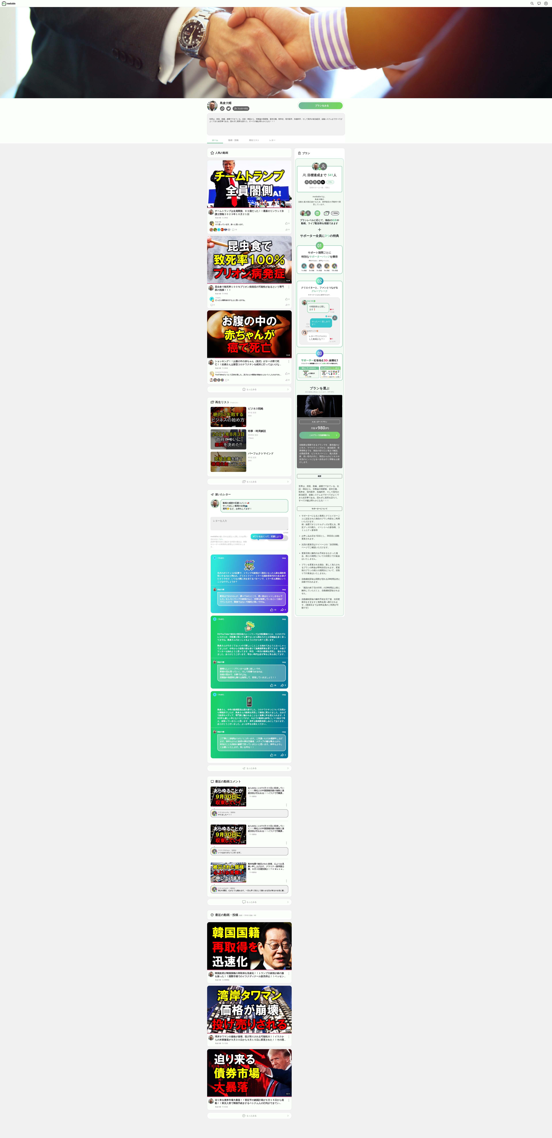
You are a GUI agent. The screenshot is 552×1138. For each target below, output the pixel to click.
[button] (228, 108)
